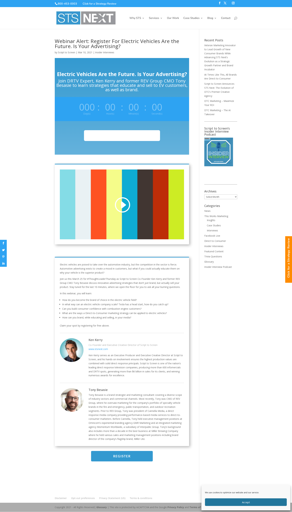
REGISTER (122, 456)
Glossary (209, 261)
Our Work (173, 18)
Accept (246, 502)
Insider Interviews (104, 52)
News (207, 210)
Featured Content (214, 251)
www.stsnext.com (98, 349)
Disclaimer (61, 498)
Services (154, 18)
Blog (210, 18)
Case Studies (191, 18)
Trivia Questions (213, 256)
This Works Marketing (216, 216)
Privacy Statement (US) (112, 498)
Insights (211, 220)
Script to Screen (66, 52)
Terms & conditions (141, 498)
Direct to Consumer (215, 241)
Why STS (135, 18)
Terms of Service (199, 507)
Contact (225, 18)
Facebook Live (212, 235)
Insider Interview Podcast (218, 266)
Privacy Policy (175, 507)
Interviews (212, 230)
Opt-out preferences (83, 498)
